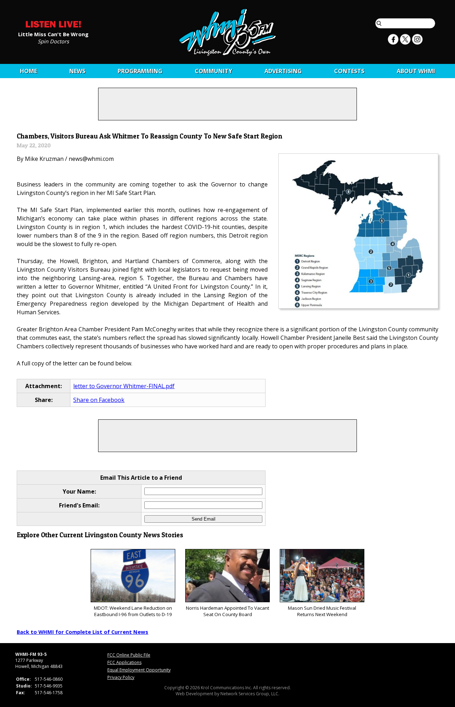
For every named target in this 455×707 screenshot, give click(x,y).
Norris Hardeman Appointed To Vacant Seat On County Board (227, 611)
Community (213, 71)
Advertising (283, 71)
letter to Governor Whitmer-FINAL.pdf (124, 386)
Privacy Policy (120, 677)
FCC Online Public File (128, 655)
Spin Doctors (53, 40)
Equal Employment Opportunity (139, 670)
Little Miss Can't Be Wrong (53, 33)
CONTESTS (349, 71)
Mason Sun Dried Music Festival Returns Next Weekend (322, 611)
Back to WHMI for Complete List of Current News (82, 631)
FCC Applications (124, 662)
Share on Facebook (98, 400)
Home (28, 71)
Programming (140, 71)
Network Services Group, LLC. (249, 694)
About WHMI (416, 71)
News (77, 71)
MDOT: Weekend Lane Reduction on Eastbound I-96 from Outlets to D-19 (133, 611)
